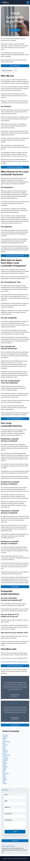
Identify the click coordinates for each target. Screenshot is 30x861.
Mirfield (4, 761)
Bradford (5, 763)
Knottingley (5, 760)
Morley (4, 743)
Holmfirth (5, 780)
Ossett (4, 746)
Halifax (4, 776)
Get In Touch (15, 840)
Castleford (5, 745)
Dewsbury (5, 750)
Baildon (4, 770)
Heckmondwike (6, 755)
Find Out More (15, 586)
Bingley (4, 778)
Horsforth (5, 756)
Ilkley (4, 781)
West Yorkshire (24, 661)
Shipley (4, 768)
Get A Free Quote (15, 725)
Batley (4, 748)
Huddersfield (6, 773)
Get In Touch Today (15, 65)
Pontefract (5, 751)
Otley (4, 771)
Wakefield (9, 661)
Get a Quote (14, 30)
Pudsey (4, 753)
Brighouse (5, 766)
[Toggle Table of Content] (14, 71)
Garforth (14, 661)
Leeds (18, 661)
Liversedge (5, 758)
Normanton (3, 661)
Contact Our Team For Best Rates (15, 167)
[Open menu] (27, 2)
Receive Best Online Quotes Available (15, 255)
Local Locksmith (6, 79)
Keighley (5, 783)
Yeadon (4, 765)
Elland (4, 775)
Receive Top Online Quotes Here (15, 418)
